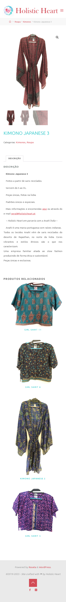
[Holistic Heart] (31, 10)
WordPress (45, 567)
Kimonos (27, 22)
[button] (57, 37)
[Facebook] (30, 590)
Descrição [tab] (14, 158)
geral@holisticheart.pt (23, 213)
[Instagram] (36, 590)
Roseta (32, 567)
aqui (45, 209)
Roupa (18, 22)
